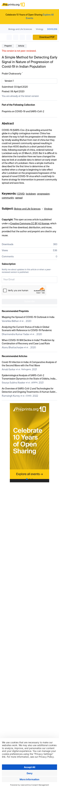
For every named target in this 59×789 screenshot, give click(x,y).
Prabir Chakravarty (11, 74)
